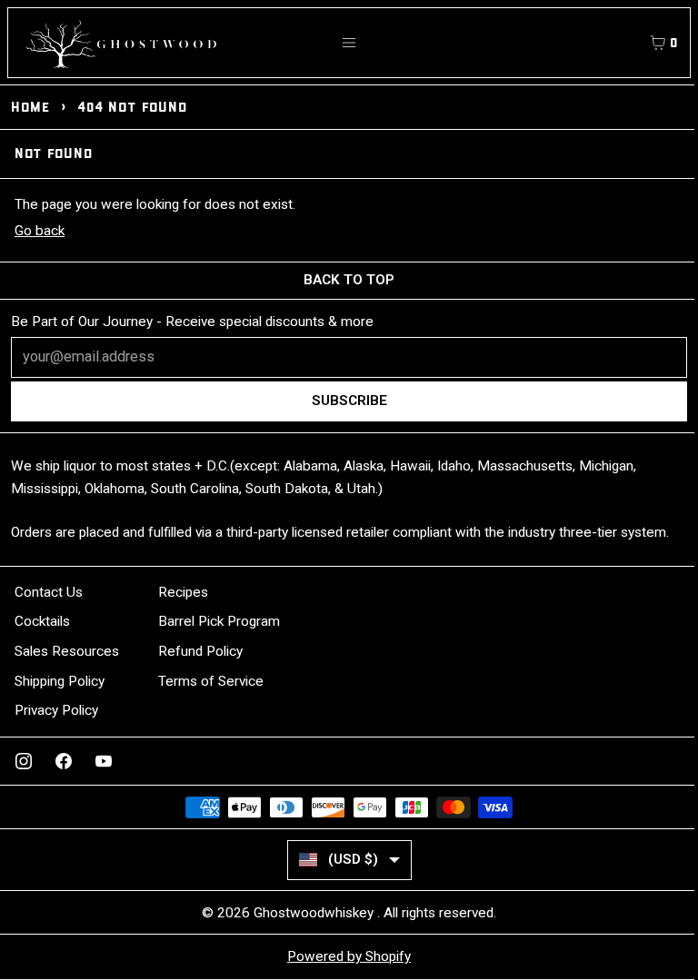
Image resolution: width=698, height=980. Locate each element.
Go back (40, 231)
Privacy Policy (56, 710)
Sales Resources (67, 651)
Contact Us (49, 592)
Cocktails (42, 621)
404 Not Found (131, 106)
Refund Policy (200, 651)
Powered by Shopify (349, 956)
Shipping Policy (60, 681)
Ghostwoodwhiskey (315, 913)
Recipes (183, 592)
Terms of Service (211, 681)
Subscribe (349, 400)
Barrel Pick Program (219, 621)
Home (30, 106)
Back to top (349, 280)
